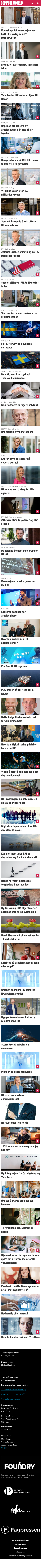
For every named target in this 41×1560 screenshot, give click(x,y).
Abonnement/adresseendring (13, 1389)
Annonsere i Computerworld (13, 1394)
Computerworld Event (10, 1399)
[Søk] (38, 3)
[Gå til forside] (14, 3)
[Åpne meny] (32, 2)
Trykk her (5, 1448)
